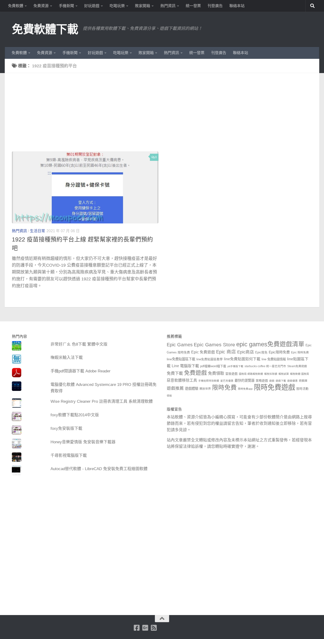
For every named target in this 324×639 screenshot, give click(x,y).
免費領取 (216, 373)
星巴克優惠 (226, 380)
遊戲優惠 (292, 380)
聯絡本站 (237, 6)
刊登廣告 (215, 6)
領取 (169, 395)
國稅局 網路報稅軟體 (251, 373)
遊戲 (271, 380)
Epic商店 (245, 352)
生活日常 (37, 231)
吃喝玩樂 (117, 6)
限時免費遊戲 (274, 387)
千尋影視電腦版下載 (69, 455)
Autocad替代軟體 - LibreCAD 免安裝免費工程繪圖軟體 (99, 469)
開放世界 (205, 388)
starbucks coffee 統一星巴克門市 (265, 366)
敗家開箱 (142, 6)
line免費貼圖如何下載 (242, 359)
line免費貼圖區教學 (209, 359)
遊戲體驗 (191, 388)
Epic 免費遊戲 (203, 352)
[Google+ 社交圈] (145, 628)
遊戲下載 (281, 380)
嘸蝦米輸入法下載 (67, 357)
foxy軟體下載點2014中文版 (75, 415)
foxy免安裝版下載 (66, 428)
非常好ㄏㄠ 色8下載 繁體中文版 (79, 344)
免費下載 (175, 373)
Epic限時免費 (279, 352)
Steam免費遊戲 (297, 366)
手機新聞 (66, 6)
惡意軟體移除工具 (182, 380)
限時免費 (224, 387)
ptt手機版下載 (235, 366)
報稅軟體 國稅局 (299, 373)
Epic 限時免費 (300, 352)
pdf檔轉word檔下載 (213, 366)
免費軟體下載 (45, 29)
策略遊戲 (262, 380)
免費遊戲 (195, 373)
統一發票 (193, 6)
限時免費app (245, 388)
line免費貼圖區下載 (181, 359)
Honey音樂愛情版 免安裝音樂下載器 (83, 442)
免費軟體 (15, 6)
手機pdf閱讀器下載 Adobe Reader (81, 371)
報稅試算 (283, 373)
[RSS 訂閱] (154, 628)
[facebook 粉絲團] (137, 628)
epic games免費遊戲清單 (270, 344)
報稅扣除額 (270, 373)
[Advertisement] (165, 116)
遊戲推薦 (175, 388)
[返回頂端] (162, 618)
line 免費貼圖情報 (274, 359)
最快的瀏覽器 (245, 380)
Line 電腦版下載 (185, 366)
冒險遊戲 (231, 373)
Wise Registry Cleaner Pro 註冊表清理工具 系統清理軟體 (102, 401)
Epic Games (180, 344)
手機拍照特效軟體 (208, 380)
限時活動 (302, 388)
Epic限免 (261, 352)
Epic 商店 (226, 351)
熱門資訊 (168, 6)
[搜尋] (312, 6)
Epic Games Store (214, 344)
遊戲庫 (303, 380)
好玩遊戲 (91, 6)
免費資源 (41, 6)
